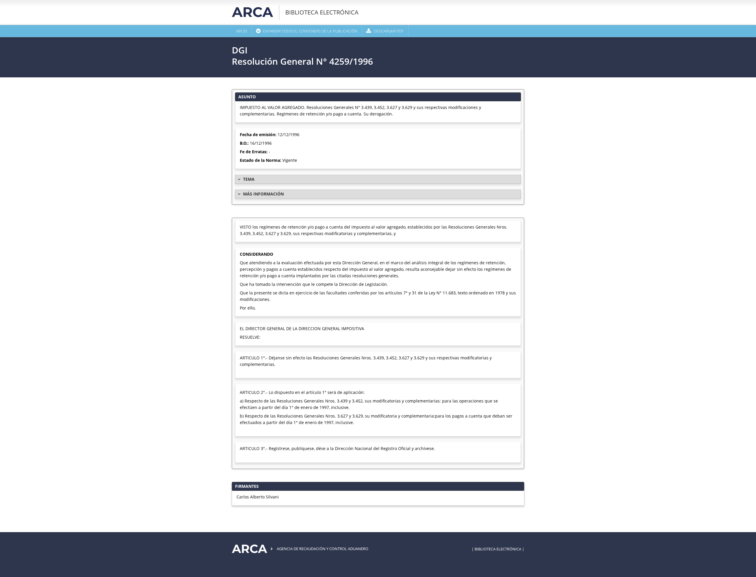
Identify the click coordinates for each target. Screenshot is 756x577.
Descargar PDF (389, 31)
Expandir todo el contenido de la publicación (310, 31)
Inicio (241, 31)
